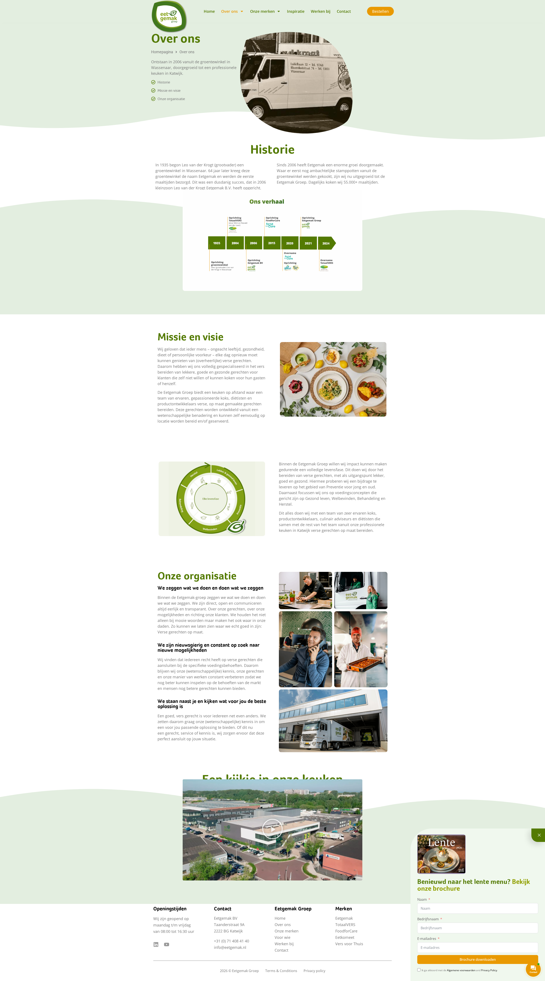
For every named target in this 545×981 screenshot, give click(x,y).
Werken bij (320, 11)
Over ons (229, 11)
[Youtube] (166, 944)
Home (209, 11)
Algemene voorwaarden (461, 970)
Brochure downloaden (478, 959)
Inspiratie (295, 11)
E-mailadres (426, 938)
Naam (422, 899)
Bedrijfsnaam (428, 919)
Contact (344, 11)
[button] (272, 829)
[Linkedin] (156, 944)
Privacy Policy (489, 970)
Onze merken (262, 11)
